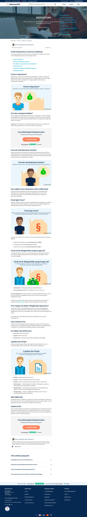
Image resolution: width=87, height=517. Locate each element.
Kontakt (71, 1)
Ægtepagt (47, 497)
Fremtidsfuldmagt (49, 491)
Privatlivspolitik (28, 499)
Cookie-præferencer (29, 502)
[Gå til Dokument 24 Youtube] (9, 504)
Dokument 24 (13, 40)
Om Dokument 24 (64, 1)
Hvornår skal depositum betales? (21, 61)
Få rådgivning (31, 139)
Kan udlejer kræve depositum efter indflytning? (25, 63)
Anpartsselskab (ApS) (49, 499)
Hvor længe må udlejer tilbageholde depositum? (25, 68)
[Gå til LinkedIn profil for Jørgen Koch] (12, 446)
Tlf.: (8, 500)
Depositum (30, 40)
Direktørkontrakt (48, 505)
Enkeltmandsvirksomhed (50, 502)
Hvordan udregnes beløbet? (66, 17)
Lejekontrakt (24, 40)
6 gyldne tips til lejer (18, 70)
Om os (26, 491)
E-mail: (11, 498)
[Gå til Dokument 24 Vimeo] (11, 504)
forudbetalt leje (20, 302)
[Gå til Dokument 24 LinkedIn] (7, 504)
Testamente (47, 494)
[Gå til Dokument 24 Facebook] (5, 504)
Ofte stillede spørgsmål (65, 34)
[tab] (31, 459)
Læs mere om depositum (43, 27)
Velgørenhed (67, 497)
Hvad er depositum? (18, 59)
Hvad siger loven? (18, 66)
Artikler (18, 40)
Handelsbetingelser (29, 497)
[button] (64, 4)
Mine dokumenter (78, 1)
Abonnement (67, 499)
